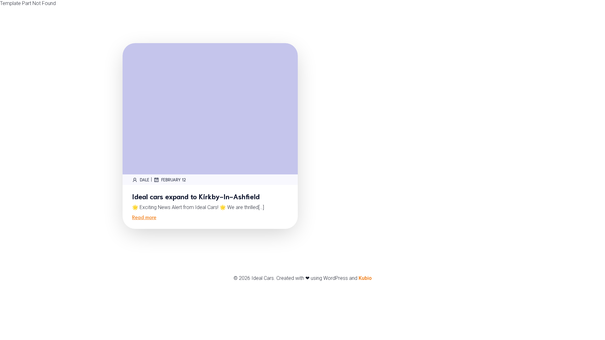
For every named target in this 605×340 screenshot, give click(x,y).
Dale (144, 179)
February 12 (173, 179)
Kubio (365, 278)
